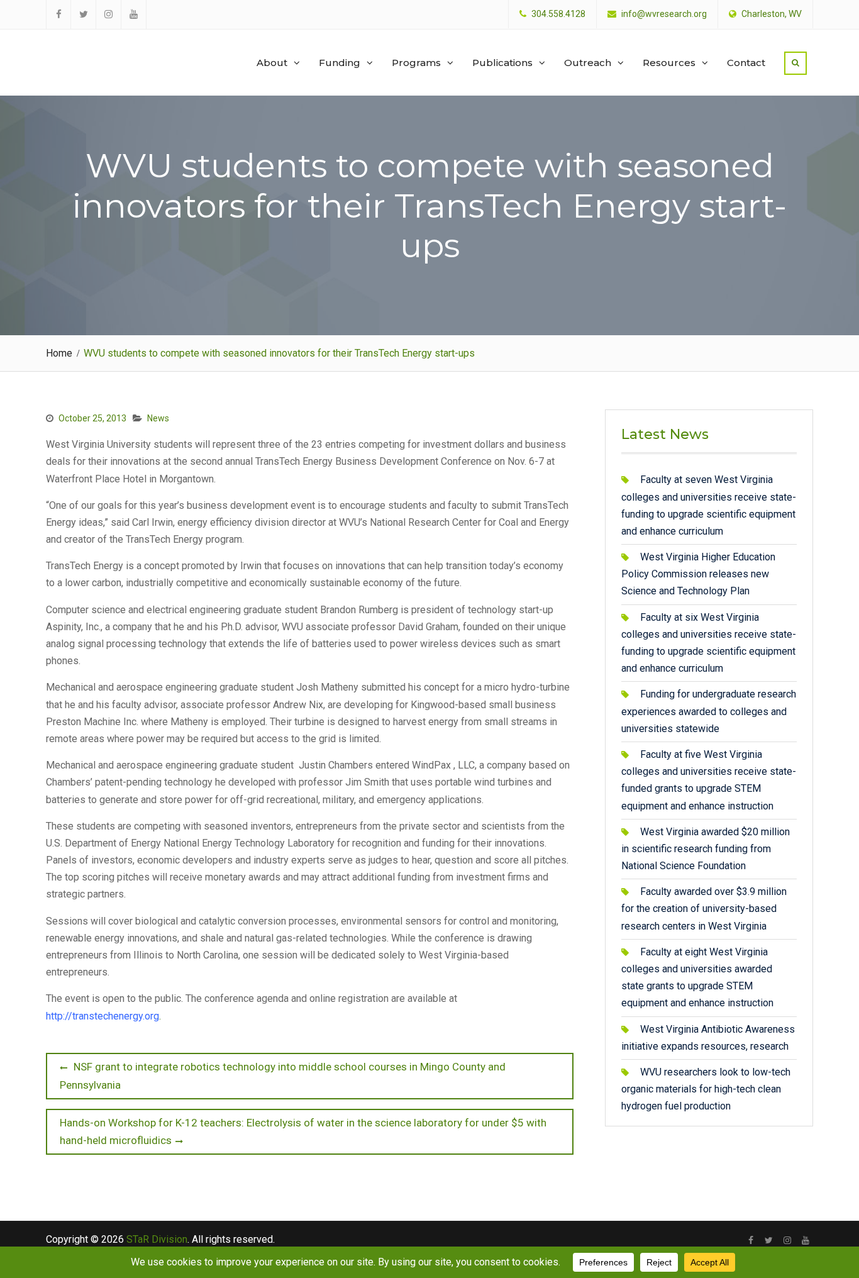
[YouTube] (805, 1240)
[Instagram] (787, 1240)
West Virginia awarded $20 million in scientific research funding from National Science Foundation (705, 849)
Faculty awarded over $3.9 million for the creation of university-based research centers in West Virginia (704, 908)
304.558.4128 (558, 14)
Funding (339, 63)
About (272, 63)
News (158, 418)
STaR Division (106, 50)
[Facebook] (750, 1240)
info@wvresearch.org (664, 14)
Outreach (587, 63)
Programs (416, 63)
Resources (669, 63)
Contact (746, 63)
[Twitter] (769, 1240)
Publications (502, 63)
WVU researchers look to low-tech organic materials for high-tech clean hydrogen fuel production (705, 1089)
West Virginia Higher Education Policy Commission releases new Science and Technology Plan (698, 574)
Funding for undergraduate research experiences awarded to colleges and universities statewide (708, 711)
